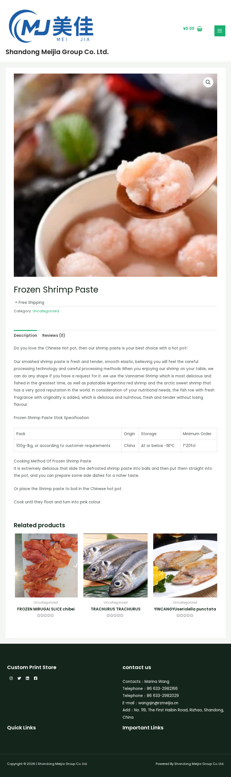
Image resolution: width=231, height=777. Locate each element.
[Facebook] (36, 678)
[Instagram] (11, 678)
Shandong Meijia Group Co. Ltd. (57, 51)
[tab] (25, 335)
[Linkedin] (27, 678)
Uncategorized (46, 311)
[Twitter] (19, 678)
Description (25, 335)
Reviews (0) (53, 335)
